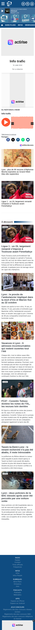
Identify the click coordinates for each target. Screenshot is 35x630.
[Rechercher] (28, 4)
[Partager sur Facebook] (7, 141)
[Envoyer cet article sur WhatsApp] (22, 141)
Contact (18, 562)
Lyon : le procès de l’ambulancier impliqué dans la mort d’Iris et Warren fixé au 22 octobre (17, 298)
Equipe (17, 560)
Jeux (17, 586)
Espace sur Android (17, 603)
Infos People (17, 575)
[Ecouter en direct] (23, 4)
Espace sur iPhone (17, 601)
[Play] (3, 11)
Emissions (17, 584)
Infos (20, 25)
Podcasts (17, 592)
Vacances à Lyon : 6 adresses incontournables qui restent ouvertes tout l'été (15, 347)
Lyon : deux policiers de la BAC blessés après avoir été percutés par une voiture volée (17, 497)
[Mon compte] (32, 4)
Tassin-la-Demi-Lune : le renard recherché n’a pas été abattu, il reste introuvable (17, 450)
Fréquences (17, 567)
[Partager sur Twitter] (12, 141)
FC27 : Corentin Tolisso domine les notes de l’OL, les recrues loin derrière (15, 404)
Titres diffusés (17, 565)
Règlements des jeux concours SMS (17, 614)
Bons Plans (10, 25)
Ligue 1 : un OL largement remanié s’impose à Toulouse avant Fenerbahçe (16, 249)
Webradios (17, 595)
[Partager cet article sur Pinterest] (17, 141)
